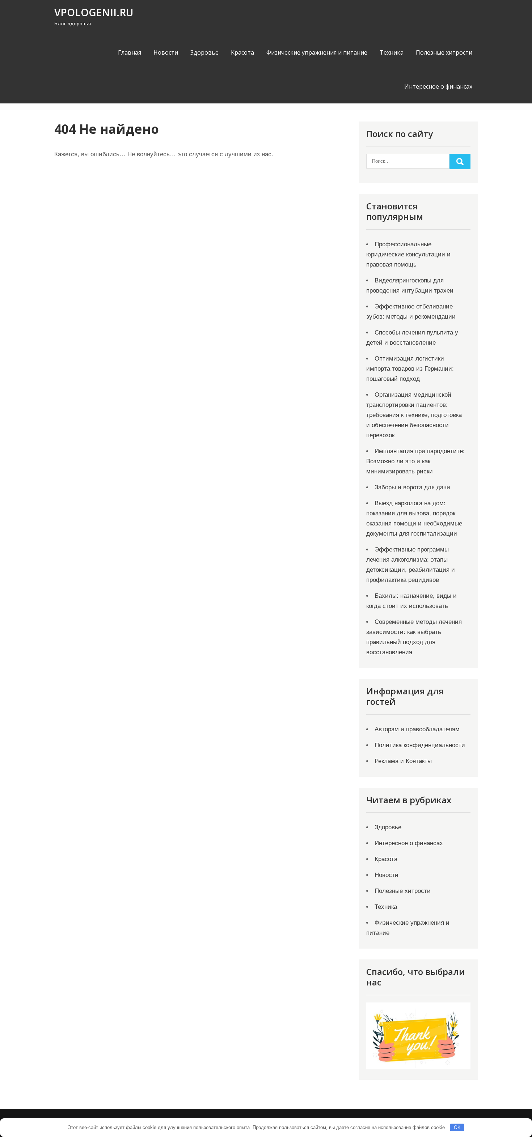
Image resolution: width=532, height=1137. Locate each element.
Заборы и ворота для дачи (412, 487)
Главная (129, 52)
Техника (392, 52)
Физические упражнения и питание (316, 52)
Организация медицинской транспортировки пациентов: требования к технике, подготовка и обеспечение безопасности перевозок (414, 415)
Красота (242, 52)
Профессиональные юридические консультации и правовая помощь (408, 254)
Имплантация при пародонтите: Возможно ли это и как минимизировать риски (415, 461)
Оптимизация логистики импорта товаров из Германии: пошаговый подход (410, 368)
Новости (165, 52)
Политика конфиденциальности (420, 745)
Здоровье (204, 52)
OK (457, 1127)
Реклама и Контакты (403, 761)
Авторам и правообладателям (417, 729)
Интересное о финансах (438, 86)
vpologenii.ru (93, 12)
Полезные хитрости (444, 52)
